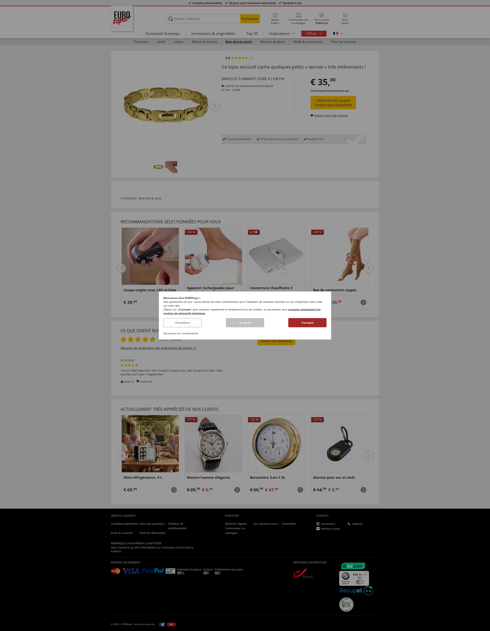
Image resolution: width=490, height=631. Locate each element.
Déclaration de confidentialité (180, 333)
